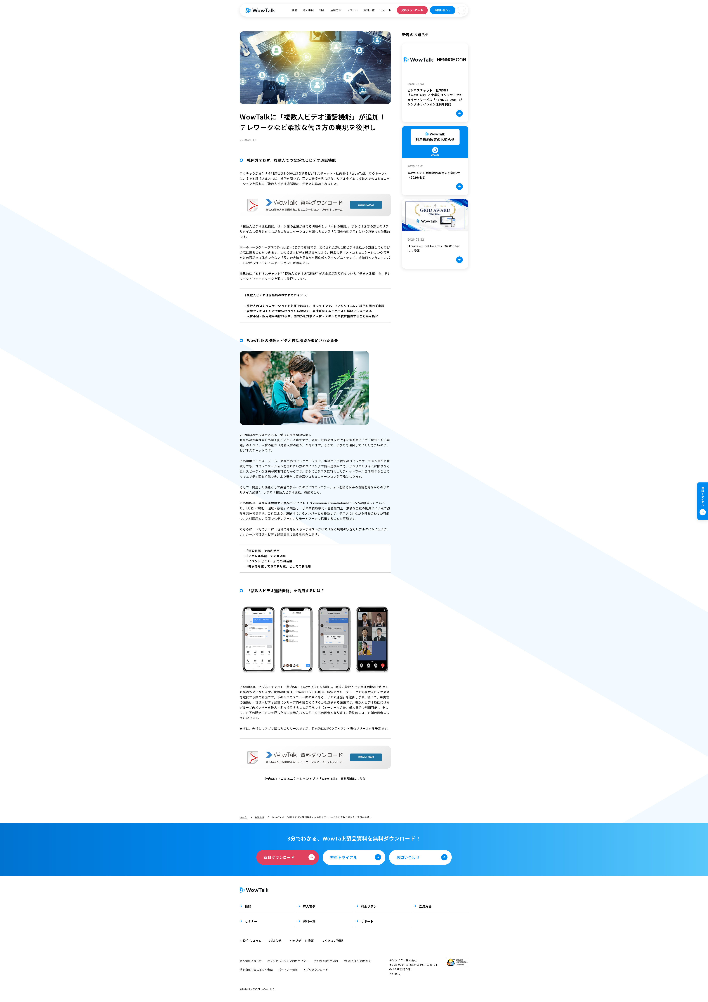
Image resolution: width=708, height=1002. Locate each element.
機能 (294, 10)
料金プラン (369, 906)
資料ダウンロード (412, 10)
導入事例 (308, 10)
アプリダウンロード (315, 969)
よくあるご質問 (332, 940)
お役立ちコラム (251, 940)
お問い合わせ (442, 10)
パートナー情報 (288, 969)
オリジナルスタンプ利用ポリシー (288, 961)
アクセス (394, 973)
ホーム (243, 817)
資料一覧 (369, 10)
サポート (385, 10)
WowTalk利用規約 (326, 961)
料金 (322, 10)
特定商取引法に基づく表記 (256, 969)
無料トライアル (702, 496)
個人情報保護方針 (251, 961)
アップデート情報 (301, 940)
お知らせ (259, 817)
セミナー (352, 10)
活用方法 (335, 10)
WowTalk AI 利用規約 (357, 961)
